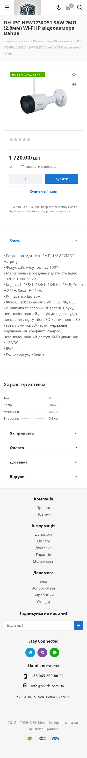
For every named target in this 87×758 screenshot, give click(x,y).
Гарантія (43, 554)
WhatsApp (54, 652)
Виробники (43, 594)
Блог (44, 581)
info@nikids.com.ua (47, 685)
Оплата (43, 541)
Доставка (43, 547)
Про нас (43, 507)
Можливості (43, 561)
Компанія (43, 499)
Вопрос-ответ (43, 588)
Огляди (43, 601)
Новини (43, 514)
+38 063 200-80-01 (47, 675)
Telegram (30, 652)
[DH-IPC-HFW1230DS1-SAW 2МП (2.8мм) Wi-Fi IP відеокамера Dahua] (43, 95)
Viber (42, 652)
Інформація (43, 525)
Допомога (43, 534)
